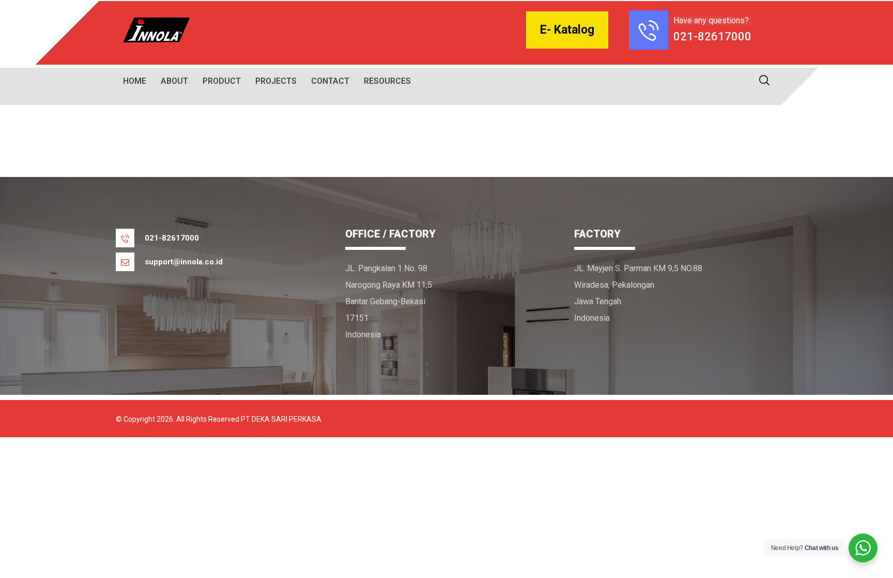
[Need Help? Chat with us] (863, 547)
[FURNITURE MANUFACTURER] (154, 30)
